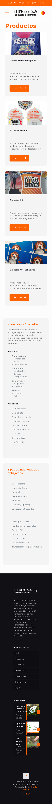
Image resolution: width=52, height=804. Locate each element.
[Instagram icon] (29, 793)
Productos (20, 670)
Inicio (17, 653)
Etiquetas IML (16, 200)
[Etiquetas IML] (26, 182)
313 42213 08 (38, 3)
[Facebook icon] (23, 793)
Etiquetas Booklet (19, 130)
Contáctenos (21, 682)
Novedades (20, 676)
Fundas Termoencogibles (23, 60)
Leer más (17, 88)
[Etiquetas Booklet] (26, 113)
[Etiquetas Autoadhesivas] (26, 252)
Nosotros (19, 659)
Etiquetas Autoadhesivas (22, 270)
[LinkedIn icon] (26, 793)
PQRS (18, 688)
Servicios (19, 665)
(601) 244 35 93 (25, 3)
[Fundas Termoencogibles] (26, 43)
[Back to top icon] (26, 776)
